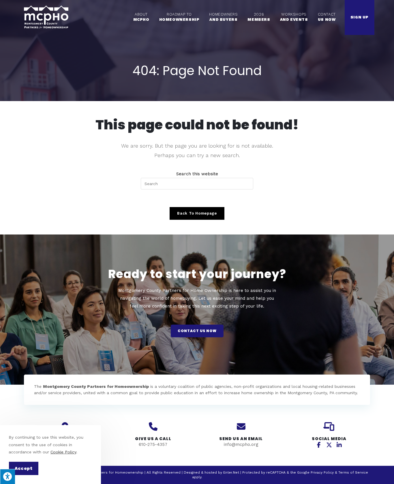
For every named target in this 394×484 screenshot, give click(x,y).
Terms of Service (353, 472)
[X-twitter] (329, 445)
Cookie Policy (63, 452)
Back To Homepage (197, 213)
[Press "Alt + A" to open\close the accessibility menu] (7, 476)
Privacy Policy (322, 472)
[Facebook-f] (319, 445)
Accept (24, 468)
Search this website (197, 173)
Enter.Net (231, 472)
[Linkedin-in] (339, 445)
